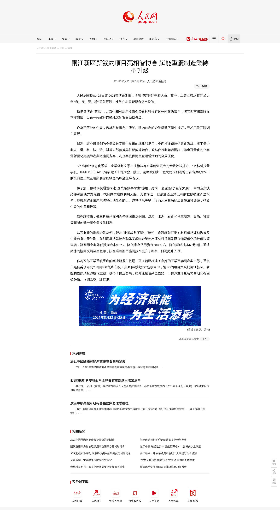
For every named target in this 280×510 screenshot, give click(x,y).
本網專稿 (78, 353)
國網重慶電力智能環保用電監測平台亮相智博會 (97, 446)
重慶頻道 (51, 48)
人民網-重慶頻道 (156, 81)
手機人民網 (115, 501)
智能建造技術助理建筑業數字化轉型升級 (163, 439)
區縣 (62, 48)
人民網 (40, 48)
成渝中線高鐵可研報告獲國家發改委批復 (99, 403)
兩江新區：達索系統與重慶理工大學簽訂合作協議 (168, 453)
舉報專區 (138, 38)
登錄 (236, 38)
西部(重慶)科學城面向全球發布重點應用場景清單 (105, 380)
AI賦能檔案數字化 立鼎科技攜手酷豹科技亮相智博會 (100, 453)
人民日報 (77, 501)
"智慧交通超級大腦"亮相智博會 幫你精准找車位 (167, 460)
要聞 (70, 48)
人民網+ (96, 501)
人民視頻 (154, 501)
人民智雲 (173, 501)
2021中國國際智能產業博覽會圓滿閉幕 (97, 361)
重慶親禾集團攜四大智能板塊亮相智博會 (163, 466)
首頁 (39, 38)
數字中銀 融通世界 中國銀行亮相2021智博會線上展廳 (170, 446)
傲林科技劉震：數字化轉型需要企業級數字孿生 (97, 466)
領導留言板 (134, 501)
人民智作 (192, 501)
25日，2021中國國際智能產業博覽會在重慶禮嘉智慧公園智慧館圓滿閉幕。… (120, 367)
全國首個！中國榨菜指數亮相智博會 (91, 460)
